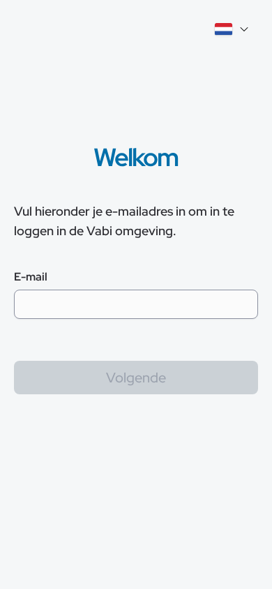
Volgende (136, 377)
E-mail (30, 276)
